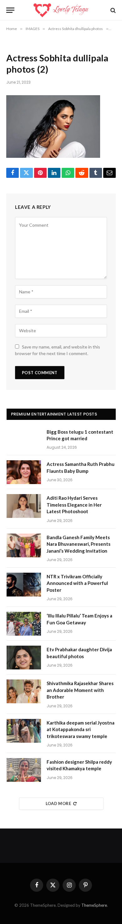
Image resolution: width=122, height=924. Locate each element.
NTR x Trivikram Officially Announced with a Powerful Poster (77, 583)
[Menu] (10, 10)
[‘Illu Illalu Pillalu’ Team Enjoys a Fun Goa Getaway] (24, 624)
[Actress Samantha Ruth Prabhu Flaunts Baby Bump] (24, 472)
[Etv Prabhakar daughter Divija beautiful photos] (24, 657)
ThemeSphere (94, 905)
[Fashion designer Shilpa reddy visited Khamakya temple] (24, 770)
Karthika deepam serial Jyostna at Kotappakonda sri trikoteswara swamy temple (80, 729)
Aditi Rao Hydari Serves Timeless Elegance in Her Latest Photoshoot (74, 504)
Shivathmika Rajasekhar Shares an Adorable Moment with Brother (80, 689)
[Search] (112, 10)
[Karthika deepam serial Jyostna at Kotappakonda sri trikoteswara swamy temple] (24, 731)
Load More (58, 803)
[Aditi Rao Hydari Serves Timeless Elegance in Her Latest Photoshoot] (24, 506)
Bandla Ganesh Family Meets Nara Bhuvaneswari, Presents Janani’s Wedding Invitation (78, 544)
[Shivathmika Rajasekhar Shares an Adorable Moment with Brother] (24, 691)
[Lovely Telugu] (60, 10)
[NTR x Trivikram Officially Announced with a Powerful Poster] (24, 584)
